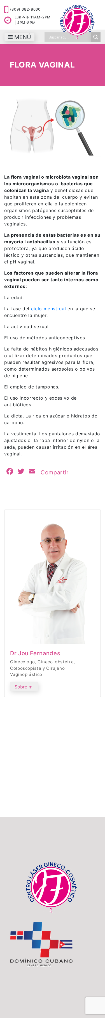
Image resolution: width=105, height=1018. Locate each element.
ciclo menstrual (49, 308)
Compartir (55, 472)
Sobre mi (24, 687)
